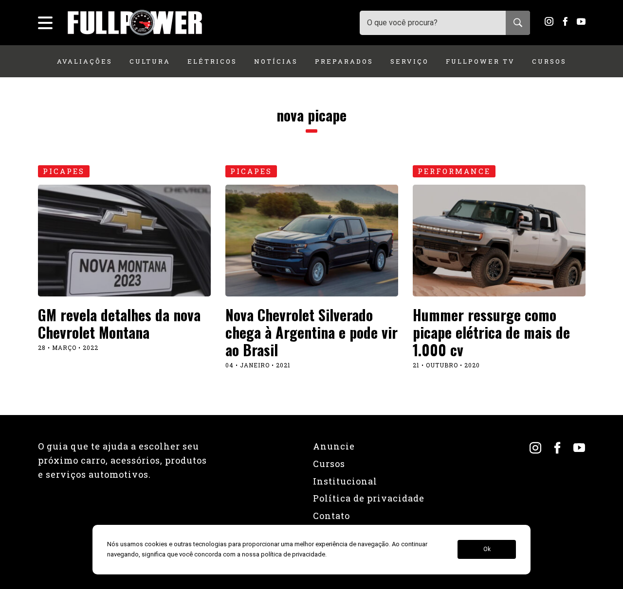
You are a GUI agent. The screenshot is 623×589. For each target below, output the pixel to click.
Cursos (549, 61)
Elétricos (212, 61)
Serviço (409, 61)
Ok (487, 549)
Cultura (149, 61)
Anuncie (334, 446)
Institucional (345, 481)
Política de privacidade (368, 498)
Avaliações (84, 61)
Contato (331, 515)
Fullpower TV (480, 61)
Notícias (276, 61)
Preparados (344, 61)
